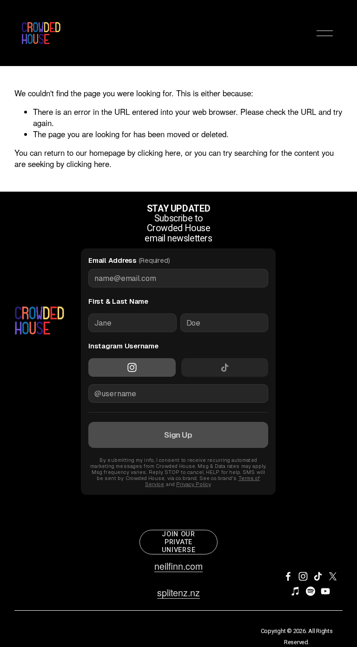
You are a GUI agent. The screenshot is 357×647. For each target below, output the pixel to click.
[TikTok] (318, 576)
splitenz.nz (178, 592)
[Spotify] (310, 591)
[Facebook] (288, 576)
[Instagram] (303, 576)
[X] (332, 576)
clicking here (159, 152)
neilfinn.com (178, 566)
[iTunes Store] (295, 591)
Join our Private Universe (179, 542)
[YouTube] (325, 591)
